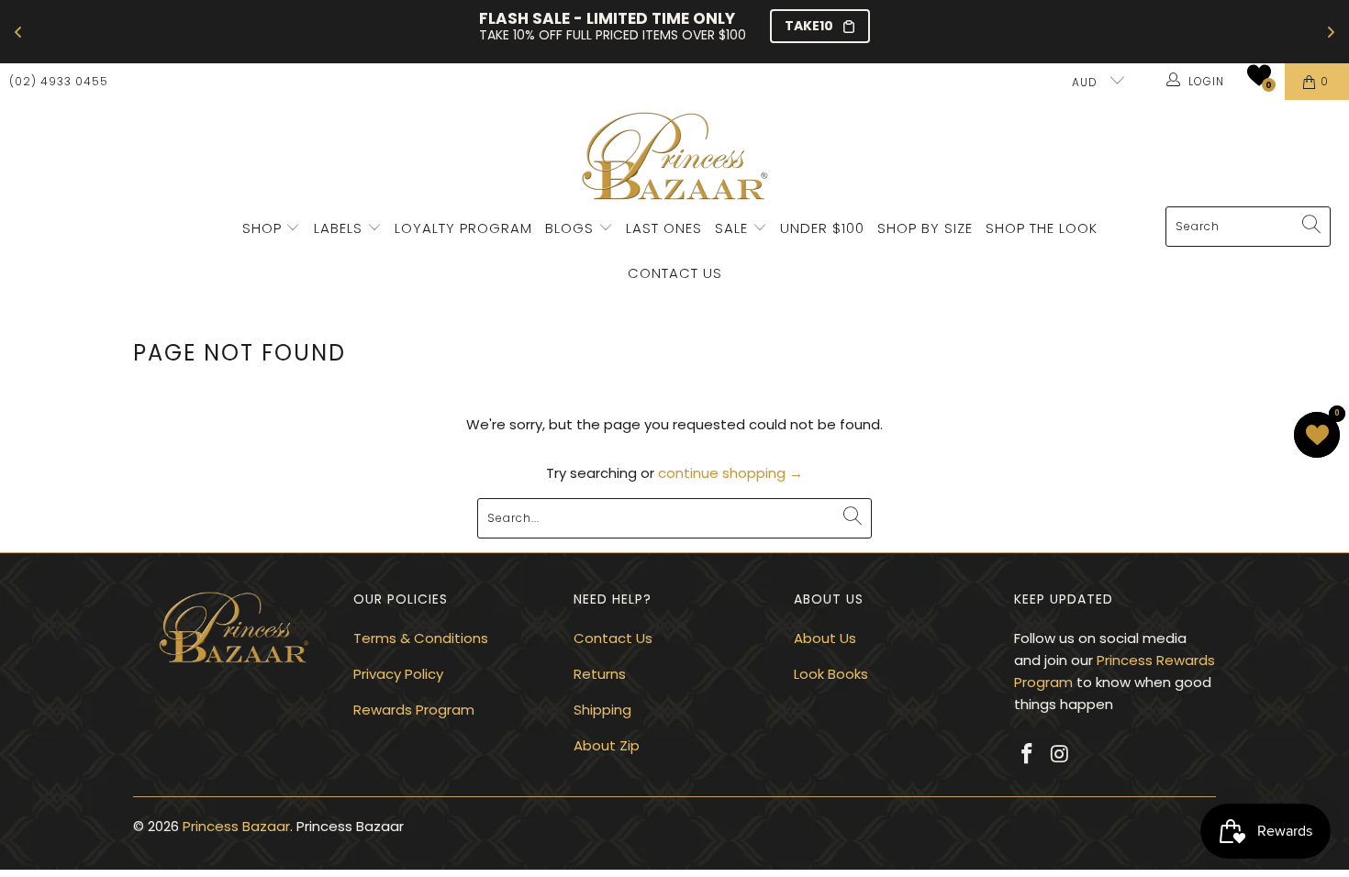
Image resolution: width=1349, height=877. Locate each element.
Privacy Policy (398, 673)
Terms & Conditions (420, 638)
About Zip (607, 745)
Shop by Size (925, 228)
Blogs (571, 228)
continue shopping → (730, 473)
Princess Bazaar (236, 826)
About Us (825, 638)
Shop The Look (1042, 228)
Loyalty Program (463, 228)
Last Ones (664, 228)
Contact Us (675, 273)
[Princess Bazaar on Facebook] (1028, 755)
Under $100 (822, 228)
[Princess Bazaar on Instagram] (1061, 755)
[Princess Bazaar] (675, 157)
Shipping (602, 709)
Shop (262, 228)
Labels (340, 228)
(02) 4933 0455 (58, 81)
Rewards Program (413, 709)
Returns (600, 673)
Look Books (831, 673)
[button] (1259, 75)
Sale (731, 228)
